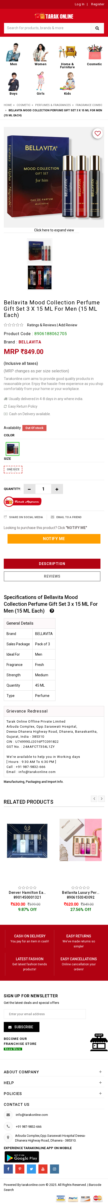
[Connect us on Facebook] (8, 1169)
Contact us (16, 1104)
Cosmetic (23, 105)
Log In (80, 4)
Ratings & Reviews (41, 325)
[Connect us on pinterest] (19, 1169)
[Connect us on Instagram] (54, 1169)
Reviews (52, 576)
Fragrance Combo (89, 105)
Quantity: (12, 489)
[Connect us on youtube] (42, 1169)
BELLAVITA (30, 342)
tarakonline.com (34, 1185)
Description (52, 564)
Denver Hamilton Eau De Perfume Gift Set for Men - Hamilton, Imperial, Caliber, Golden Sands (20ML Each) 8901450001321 (28, 895)
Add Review (68, 325)
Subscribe (23, 1027)
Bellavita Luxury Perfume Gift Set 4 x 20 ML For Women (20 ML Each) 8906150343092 (82, 895)
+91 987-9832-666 (28, 1126)
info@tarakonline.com (32, 1115)
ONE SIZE (13, 469)
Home (8, 105)
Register (97, 4)
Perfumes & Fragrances (53, 105)
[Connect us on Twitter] (31, 1169)
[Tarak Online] (54, 15)
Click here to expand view (54, 230)
